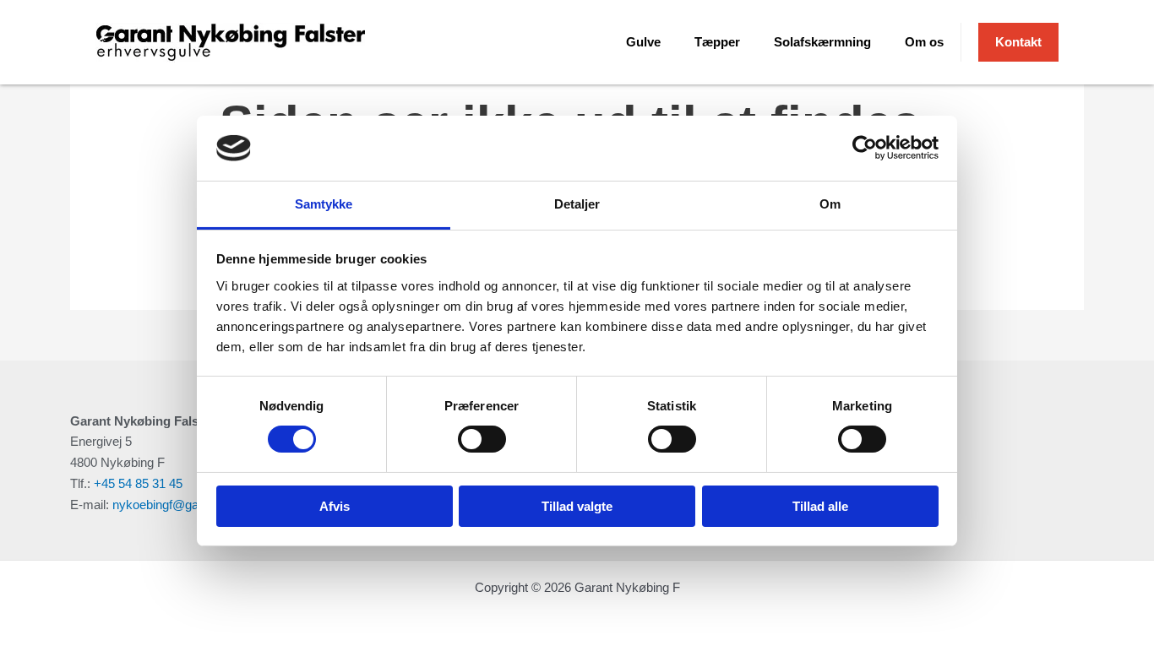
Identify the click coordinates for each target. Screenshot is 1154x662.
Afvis (334, 506)
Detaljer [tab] (577, 204)
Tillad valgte (577, 506)
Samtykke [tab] (324, 204)
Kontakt (1018, 42)
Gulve (643, 42)
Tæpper (717, 42)
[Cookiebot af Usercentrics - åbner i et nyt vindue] (865, 147)
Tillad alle (820, 506)
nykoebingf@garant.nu (174, 504)
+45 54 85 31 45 (138, 483)
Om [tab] (830, 204)
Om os (924, 42)
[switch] (482, 439)
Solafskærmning (822, 42)
